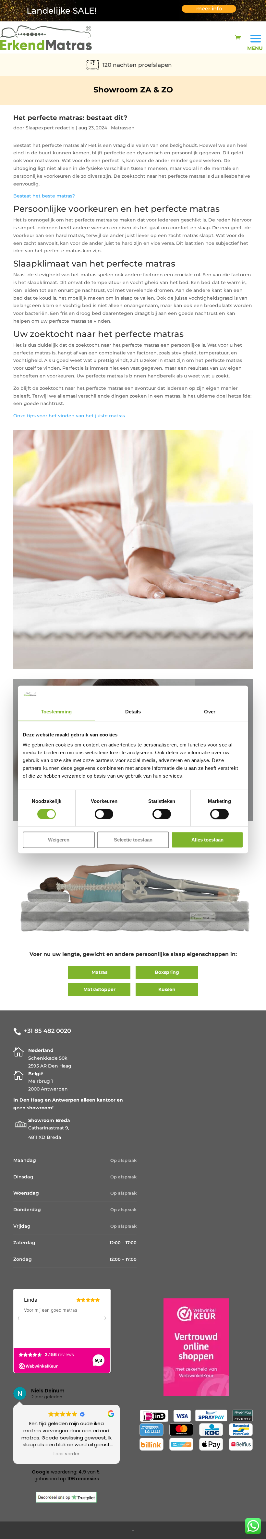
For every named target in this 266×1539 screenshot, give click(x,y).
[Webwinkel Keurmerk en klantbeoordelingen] (196, 1395)
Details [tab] (133, 711)
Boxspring (167, 972)
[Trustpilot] (66, 1501)
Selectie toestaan (133, 840)
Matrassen (123, 128)
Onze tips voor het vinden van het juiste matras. (69, 416)
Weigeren (58, 840)
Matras (99, 972)
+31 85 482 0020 (47, 1030)
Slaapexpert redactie (50, 128)
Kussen (166, 989)
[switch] (104, 814)
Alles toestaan (207, 840)
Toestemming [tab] (56, 711)
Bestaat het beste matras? (44, 196)
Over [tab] (209, 711)
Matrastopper (99, 989)
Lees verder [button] (66, 1454)
